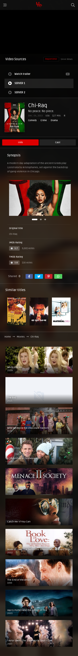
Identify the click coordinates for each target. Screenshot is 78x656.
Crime (43, 120)
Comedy (32, 120)
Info (20, 142)
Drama (54, 120)
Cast (57, 142)
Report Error (51, 59)
